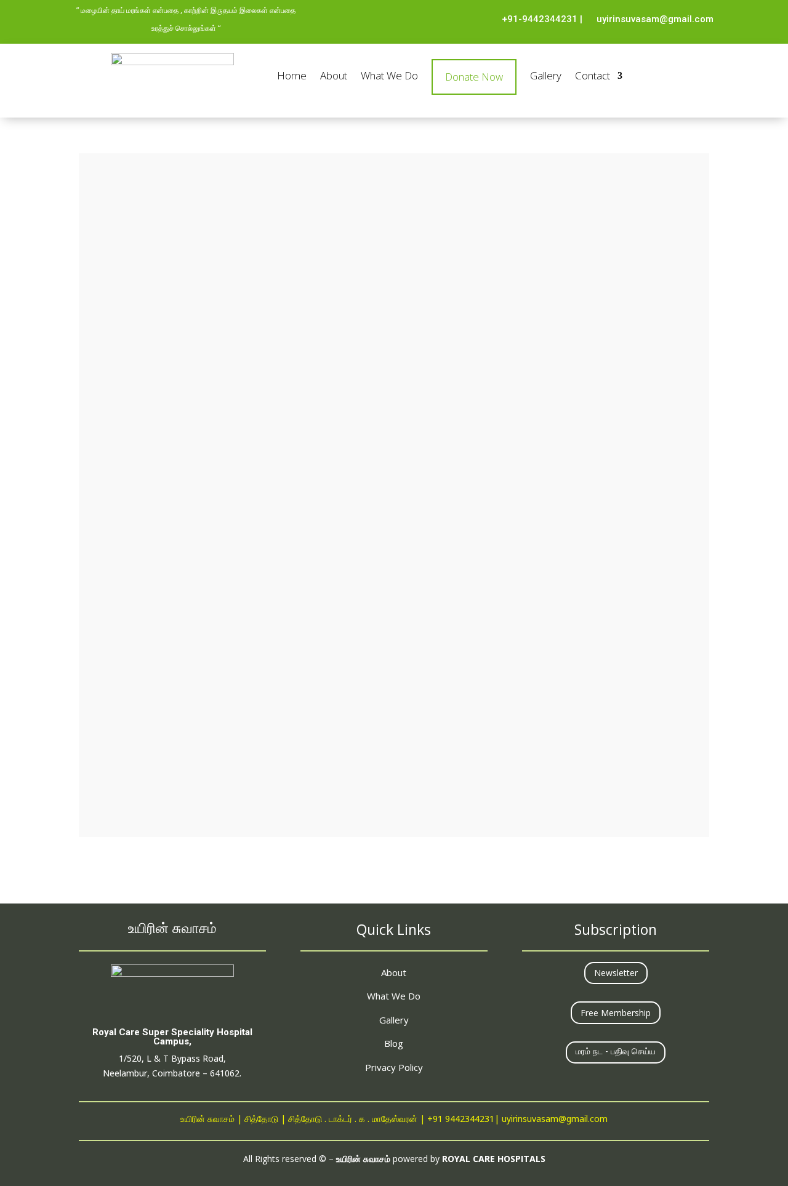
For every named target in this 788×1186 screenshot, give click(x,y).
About (333, 76)
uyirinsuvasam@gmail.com (655, 19)
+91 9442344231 (460, 1120)
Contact (592, 76)
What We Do (389, 76)
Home (292, 76)
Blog (393, 1043)
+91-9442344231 (539, 19)
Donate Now (474, 77)
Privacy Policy (394, 1067)
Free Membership (616, 1013)
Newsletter (616, 973)
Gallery (545, 76)
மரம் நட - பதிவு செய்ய (616, 1052)
